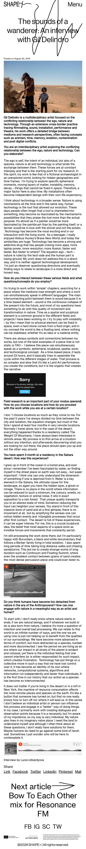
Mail (78, 772)
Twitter (35, 772)
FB (27, 827)
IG (37, 827)
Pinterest (66, 772)
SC (46, 827)
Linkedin (49, 772)
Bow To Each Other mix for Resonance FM (43, 800)
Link (7, 772)
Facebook (20, 772)
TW (57, 827)
